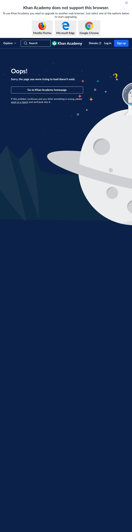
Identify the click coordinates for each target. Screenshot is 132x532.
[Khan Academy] (67, 43)
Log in (107, 43)
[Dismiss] (126, 3)
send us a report (19, 102)
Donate (93, 43)
